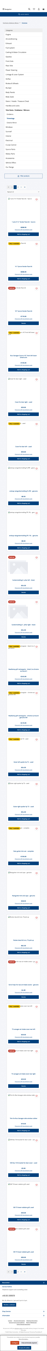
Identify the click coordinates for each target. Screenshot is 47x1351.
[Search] (29, 9)
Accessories (10, 158)
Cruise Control (11, 145)
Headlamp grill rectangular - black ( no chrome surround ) (23, 670)
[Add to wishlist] (36, 200)
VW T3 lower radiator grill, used (23, 1207)
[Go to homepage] (23, 3)
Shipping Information (31, 1321)
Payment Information (19, 1321)
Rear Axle (9, 65)
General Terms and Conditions (16, 1322)
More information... (23, 1339)
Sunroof (9, 131)
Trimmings (10, 118)
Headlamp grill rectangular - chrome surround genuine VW (23, 717)
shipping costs (18, 1328)
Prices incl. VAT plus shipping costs (23, 229)
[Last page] (24, 187)
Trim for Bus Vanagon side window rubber (23, 1118)
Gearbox (9, 56)
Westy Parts (10, 153)
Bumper (9, 88)
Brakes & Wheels (12, 83)
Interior (8, 136)
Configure (15, 1343)
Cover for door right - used (23, 402)
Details (23, 323)
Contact (10, 1321)
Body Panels (10, 92)
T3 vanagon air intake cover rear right (23, 1074)
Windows (9, 127)
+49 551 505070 (8, 1295)
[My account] (38, 9)
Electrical (9, 140)
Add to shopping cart (23, 234)
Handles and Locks (12, 105)
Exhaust (9, 43)
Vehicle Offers (11, 162)
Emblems (10, 114)
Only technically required (29, 1343)
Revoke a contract (9, 1305)
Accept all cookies (24, 1348)
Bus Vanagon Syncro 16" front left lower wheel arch (23, 356)
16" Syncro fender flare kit (23, 311)
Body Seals (10, 96)
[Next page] (21, 187)
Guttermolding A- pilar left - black (23, 580)
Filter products (24, 176)
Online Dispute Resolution (23, 1324)
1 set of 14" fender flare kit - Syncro (23, 222)
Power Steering (11, 70)
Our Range (10, 167)
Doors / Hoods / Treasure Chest (17, 101)
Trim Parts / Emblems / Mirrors (18, 110)
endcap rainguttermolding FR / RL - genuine (23, 536)
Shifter (8, 79)
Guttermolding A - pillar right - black (23, 625)
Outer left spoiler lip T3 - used (23, 762)
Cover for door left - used (23, 447)
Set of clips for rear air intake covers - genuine (23, 985)
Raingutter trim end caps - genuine (23, 896)
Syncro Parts (10, 149)
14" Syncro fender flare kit (23, 267)
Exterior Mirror (12, 122)
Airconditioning (11, 39)
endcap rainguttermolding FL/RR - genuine (24, 491)
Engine (8, 34)
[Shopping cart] (43, 9)
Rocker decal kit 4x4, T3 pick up (23, 940)
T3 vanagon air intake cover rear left (23, 1029)
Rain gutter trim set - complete (23, 851)
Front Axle (9, 61)
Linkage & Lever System (15, 74)
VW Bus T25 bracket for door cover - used (23, 1163)
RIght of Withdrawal (31, 1322)
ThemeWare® (38, 1332)
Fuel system (10, 47)
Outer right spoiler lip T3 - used (23, 807)
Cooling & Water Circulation (16, 52)
